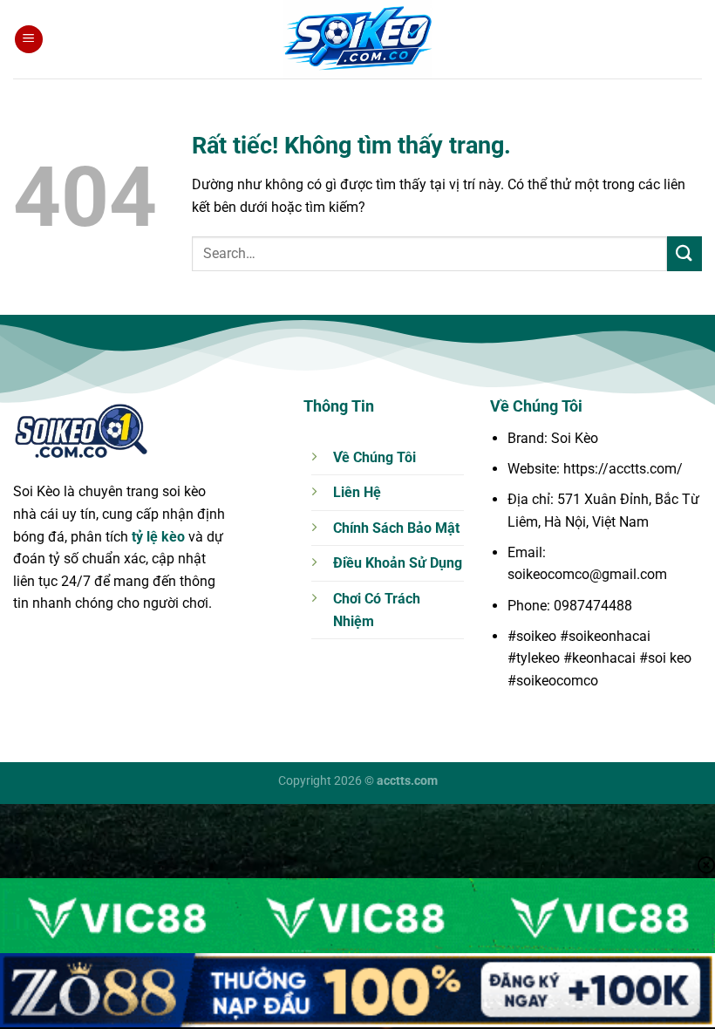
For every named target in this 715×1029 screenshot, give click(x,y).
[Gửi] (684, 253)
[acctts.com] (357, 39)
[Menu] (29, 39)
